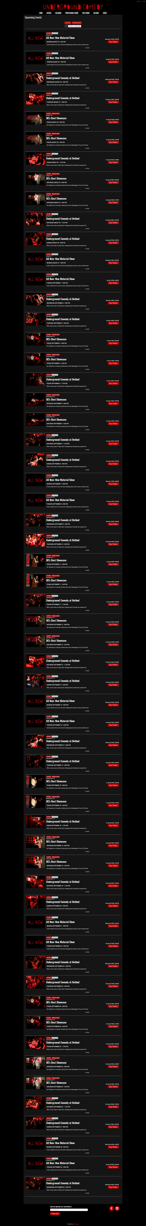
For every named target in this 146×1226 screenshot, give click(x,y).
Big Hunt (96, 13)
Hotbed (49, 13)
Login (143, 1)
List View (67, 22)
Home (41, 13)
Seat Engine (76, 1224)
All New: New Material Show (60, 38)
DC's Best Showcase (56, 118)
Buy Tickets (113, 42)
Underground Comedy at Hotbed (62, 78)
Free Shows (85, 13)
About (105, 13)
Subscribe (55, 1214)
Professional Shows (71, 13)
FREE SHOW (77, 26)
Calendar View (77, 22)
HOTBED (71, 26)
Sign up (138, 1)
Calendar (58, 13)
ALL (67, 26)
